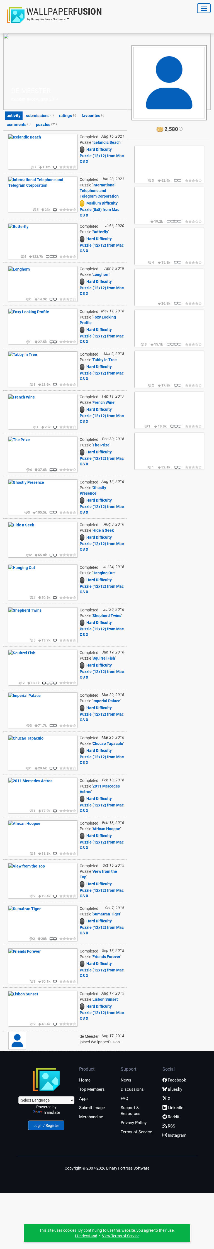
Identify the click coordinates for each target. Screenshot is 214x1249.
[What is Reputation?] (180, 129)
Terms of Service (136, 1131)
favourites (93, 115)
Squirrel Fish (104, 658)
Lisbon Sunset (105, 999)
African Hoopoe (106, 829)
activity (14, 115)
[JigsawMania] (83, 149)
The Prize (101, 445)
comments (19, 124)
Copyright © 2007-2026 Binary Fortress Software (107, 1168)
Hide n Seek (103, 530)
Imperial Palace (106, 701)
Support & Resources (130, 1110)
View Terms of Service (120, 1236)
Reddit (173, 1116)
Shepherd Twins (107, 615)
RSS (171, 1126)
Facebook (177, 1080)
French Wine (104, 402)
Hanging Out (104, 573)
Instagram (177, 1135)
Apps (84, 1098)
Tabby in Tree (105, 360)
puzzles (46, 124)
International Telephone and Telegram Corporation (99, 190)
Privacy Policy (134, 1122)
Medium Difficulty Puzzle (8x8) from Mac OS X (99, 209)
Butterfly (100, 232)
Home (85, 1080)
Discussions (132, 1089)
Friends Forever (106, 956)
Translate (51, 1112)
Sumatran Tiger (106, 914)
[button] (52, 15)
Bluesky (175, 1089)
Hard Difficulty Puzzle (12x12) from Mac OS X (102, 155)
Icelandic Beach (107, 142)
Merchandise (91, 1116)
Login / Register (46, 1125)
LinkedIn (175, 1107)
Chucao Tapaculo (108, 743)
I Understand (86, 1236)
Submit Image (92, 1107)
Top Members (92, 1089)
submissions (40, 115)
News (126, 1080)
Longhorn (101, 274)
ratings (67, 115)
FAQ (124, 1098)
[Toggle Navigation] (204, 8)
